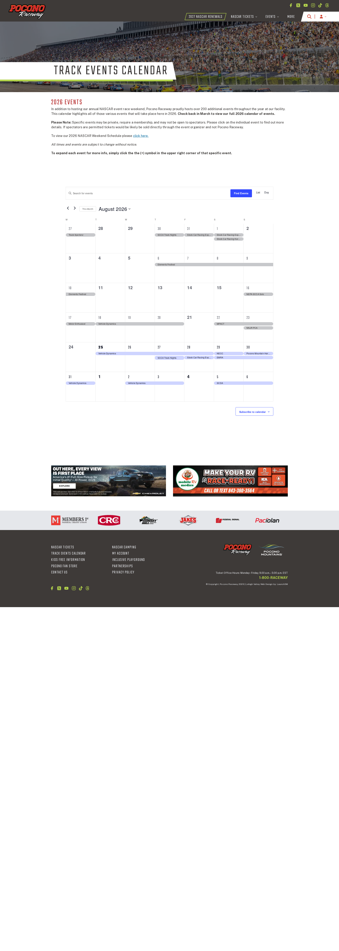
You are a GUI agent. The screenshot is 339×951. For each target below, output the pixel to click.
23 (248, 318)
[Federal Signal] (213, 520)
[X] (298, 5)
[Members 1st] (55, 520)
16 (247, 288)
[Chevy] (108, 480)
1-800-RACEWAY (273, 578)
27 (70, 229)
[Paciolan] (252, 520)
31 (188, 229)
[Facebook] (291, 5)
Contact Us (59, 572)
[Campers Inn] (230, 481)
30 (159, 229)
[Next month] (75, 208)
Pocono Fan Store (64, 566)
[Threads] (327, 5)
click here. (141, 136)
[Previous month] (68, 208)
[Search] (309, 17)
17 (70, 318)
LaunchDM (282, 584)
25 (100, 347)
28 (189, 347)
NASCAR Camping (124, 547)
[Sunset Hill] (134, 520)
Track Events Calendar (68, 553)
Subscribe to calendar (252, 412)
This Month (87, 208)
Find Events (241, 193)
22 (218, 318)
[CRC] (94, 520)
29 (218, 347)
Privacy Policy (123, 572)
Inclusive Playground (128, 560)
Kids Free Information (68, 560)
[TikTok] (320, 5)
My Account (120, 553)
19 (129, 318)
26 (129, 347)
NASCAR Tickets (62, 547)
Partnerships (122, 566)
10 (70, 288)
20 (159, 318)
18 (99, 318)
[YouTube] (306, 5)
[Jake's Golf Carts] (173, 520)
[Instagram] (313, 5)
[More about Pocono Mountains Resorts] (271, 549)
